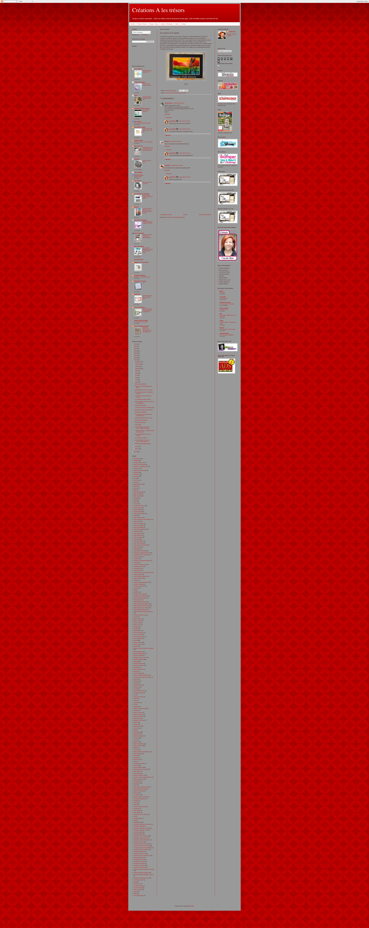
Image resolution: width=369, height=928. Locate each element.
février (137, 446)
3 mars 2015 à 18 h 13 (184, 153)
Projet (135, 785)
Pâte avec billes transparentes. (142, 751)
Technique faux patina (139, 863)
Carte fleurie (137, 531)
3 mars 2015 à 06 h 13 (178, 103)
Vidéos (177, 24)
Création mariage (138, 584)
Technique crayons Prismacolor (142, 840)
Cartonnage (137, 549)
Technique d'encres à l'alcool (179, 92)
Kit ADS (136, 698)
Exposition (136, 667)
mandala (136, 710)
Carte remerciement (139, 543)
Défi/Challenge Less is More (141, 607)
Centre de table (138, 556)
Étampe (136, 646)
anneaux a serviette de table (141, 466)
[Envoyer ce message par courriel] (180, 91)
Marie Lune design (138, 714)
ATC (135, 478)
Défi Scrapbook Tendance (140, 598)
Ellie (221, 313)
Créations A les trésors (158, 10)
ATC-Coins (136, 480)
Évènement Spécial (139, 665)
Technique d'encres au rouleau (142, 845)
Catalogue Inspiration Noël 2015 (142, 553)
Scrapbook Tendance (140, 275)
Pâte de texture (137, 753)
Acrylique (136, 460)
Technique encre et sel (139, 853)
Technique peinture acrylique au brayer (144, 869)
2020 (135, 348)
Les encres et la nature (141, 438)
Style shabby (137, 810)
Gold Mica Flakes (138, 685)
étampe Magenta (138, 651)
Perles (135, 761)
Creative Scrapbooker (139, 586)
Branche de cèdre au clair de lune (144, 410)
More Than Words (139, 246)
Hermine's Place (138, 175)
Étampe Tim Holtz (138, 655)
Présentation (137, 781)
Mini (135, 730)
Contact (184, 24)
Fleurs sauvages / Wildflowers (227, 335)
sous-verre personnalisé (140, 806)
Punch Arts (136, 793)
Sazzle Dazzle (168, 103)
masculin (136, 722)
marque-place (137, 718)
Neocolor (136, 738)
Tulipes (135, 891)
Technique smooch (138, 880)
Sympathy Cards (224, 309)
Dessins (136, 617)
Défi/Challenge (137, 600)
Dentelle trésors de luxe (140, 615)
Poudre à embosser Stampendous (142, 777)
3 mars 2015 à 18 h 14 (184, 177)
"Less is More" (138, 69)
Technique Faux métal (139, 861)
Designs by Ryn (138, 140)
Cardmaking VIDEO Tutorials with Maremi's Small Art (147, 236)
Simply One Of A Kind (140, 281)
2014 (135, 451)
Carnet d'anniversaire (139, 505)
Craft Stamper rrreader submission (143, 572)
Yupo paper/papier (138, 895)
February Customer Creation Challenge (143, 141)
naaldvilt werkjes (138, 176)
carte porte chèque (138, 541)
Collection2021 (138, 568)
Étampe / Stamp (153, 24)
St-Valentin (136, 808)
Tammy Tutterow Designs (141, 320)
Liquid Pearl (137, 702)
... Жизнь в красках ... (140, 82)
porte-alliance (137, 771)
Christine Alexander (225, 302)
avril (136, 380)
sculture (136, 802)
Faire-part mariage (138, 669)
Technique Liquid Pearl (140, 867)
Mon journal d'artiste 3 (141, 384)
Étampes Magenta (138, 659)
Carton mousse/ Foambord (141, 545)
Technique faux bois (139, 857)
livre (135, 704)
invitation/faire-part (138, 693)
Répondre (167, 114)
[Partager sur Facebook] (185, 91)
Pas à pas (136, 749)
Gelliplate (136, 681)
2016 (135, 357)
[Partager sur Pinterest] (187, 91)
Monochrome (137, 734)
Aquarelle (136, 472)
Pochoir (136, 765)
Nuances (136, 742)
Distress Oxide (137, 619)
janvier (137, 448)
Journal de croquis (138, 696)
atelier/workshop (138, 484)
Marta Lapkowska (139, 233)
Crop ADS (136, 588)
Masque (136, 724)
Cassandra (223, 297)
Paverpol (136, 755)
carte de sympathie (138, 527)
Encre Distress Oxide (139, 636)
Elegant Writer (137, 630)
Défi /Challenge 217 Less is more (143, 390)
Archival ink (137, 474)
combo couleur (137, 570)
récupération (137, 794)
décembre (138, 362)
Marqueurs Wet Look (139, 720)
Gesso (135, 683)
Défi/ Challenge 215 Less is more (143, 418)
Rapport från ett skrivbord (141, 262)
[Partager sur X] (184, 91)
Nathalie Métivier (224, 333)
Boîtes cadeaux (138, 496)
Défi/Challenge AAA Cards (140, 601)
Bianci (221, 291)
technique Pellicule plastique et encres (144, 874)
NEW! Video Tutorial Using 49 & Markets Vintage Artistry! (147, 310)
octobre (137, 366)
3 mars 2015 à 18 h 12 (184, 121)
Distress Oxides (138, 621)
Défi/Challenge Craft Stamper (141, 603)
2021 (135, 346)
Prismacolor (137, 783)
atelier (135, 482)
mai (136, 377)
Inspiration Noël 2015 (139, 691)
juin (136, 375)
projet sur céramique (139, 791)
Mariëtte (167, 141)
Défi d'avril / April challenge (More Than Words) (148, 197)
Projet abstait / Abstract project (141, 787)
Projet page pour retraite (140, 789)
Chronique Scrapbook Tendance (142, 560)
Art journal (136, 476)
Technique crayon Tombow (141, 836)
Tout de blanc (137, 884)
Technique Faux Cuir (139, 859)
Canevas (136, 503)
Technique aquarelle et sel (140, 830)
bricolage (136, 498)
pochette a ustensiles (139, 763)
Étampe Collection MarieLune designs (144, 648)
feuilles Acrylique (138, 673)
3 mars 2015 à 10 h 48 (177, 165)
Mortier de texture (138, 736)
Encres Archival (138, 642)
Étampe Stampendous (139, 653)
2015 (135, 360)
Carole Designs (138, 511)
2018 (135, 353)
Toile (135, 882)
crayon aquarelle (138, 574)
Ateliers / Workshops (166, 24)
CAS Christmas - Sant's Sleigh (227, 303)
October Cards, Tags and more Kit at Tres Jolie (147, 130)
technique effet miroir (139, 851)
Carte (135, 515)
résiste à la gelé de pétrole (140, 797)
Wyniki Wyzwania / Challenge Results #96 (147, 98)
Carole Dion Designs (139, 513)
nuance (136, 740)
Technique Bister (138, 832)
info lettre (136, 689)
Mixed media (137, 732)
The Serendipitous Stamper (141, 326)
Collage (136, 562)
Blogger (192, 906)
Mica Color (136, 728)
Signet (135, 804)
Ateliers (136, 486)
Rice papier (222, 292)
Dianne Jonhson (224, 308)
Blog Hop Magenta (138, 492)
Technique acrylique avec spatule (142, 824)
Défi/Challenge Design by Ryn (141, 605)
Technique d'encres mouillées (141, 849)
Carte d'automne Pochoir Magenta (142, 519)
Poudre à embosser (139, 775)
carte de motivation (138, 523)
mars (136, 382)
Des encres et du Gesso (141, 420)
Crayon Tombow (138, 578)
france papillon (138, 172)
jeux (135, 694)
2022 (135, 344)
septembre (138, 368)
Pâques (136, 747)
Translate (145, 34)
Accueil (133, 24)
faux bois (136, 671)
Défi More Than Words (139, 594)
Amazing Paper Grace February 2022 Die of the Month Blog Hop (148, 149)
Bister (135, 490)
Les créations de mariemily (141, 194)
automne (136, 488)
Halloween (136, 687)
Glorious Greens (223, 298)
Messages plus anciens (205, 214)
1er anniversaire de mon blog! (143, 399)
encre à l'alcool (137, 634)
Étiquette (136, 661)
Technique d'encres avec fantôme (142, 847)
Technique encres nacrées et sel (142, 855)
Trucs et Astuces (138, 889)
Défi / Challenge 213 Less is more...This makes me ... (142, 440)
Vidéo (135, 893)
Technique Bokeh (138, 834)
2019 (135, 351)
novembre (138, 364)
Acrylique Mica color (139, 462)
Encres (135, 640)
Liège (135, 700)
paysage (170, 92)
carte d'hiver (137, 521)
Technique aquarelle (139, 826)
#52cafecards (137, 458)
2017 (135, 355)
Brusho (135, 500)
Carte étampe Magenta (140, 529)
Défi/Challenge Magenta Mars (143, 443)
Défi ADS (136, 592)
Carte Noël (136, 539)
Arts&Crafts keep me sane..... (142, 108)
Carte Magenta (137, 535)
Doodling (136, 628)
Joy (143, 282)
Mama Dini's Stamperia (140, 220)
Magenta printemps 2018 (140, 708)
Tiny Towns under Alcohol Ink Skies (142, 123)
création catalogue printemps (141, 582)
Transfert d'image (138, 887)
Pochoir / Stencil (142, 24)
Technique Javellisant (139, 865)
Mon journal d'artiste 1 (141, 412)
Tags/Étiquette (137, 822)
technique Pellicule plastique (141, 872)
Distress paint (137, 623)
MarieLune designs (139, 716)
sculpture (136, 800)
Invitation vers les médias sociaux (142, 277)
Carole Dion (172, 121)
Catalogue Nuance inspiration (141, 554)
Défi (135, 590)
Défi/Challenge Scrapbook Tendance (143, 611)
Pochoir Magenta (138, 767)
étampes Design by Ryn (140, 657)
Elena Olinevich (138, 146)
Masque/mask (137, 726)
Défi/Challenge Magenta (140, 609)
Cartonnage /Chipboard (140, 551)
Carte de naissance (139, 525)
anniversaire (137, 468)
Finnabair (136, 159)
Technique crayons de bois (141, 838)
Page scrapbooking (139, 744)
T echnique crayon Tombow (141, 814)
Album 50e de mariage (139, 464)
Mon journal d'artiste (140, 422)
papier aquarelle (138, 745)
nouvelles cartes (138, 259)
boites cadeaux (138, 494)
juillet (136, 373)
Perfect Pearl (137, 759)
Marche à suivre (138, 712)
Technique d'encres (139, 842)
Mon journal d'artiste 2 (141, 405)
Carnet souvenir (138, 507)
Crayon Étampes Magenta (140, 576)
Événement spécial (139, 663)
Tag (134, 816)
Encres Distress (138, 644)
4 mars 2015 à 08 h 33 (184, 129)
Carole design (137, 509)
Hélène (222, 320)
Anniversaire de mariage (140, 470)
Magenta (136, 207)
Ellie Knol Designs (138, 632)
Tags (135, 820)
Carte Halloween (138, 533)
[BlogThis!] (182, 91)
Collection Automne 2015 (140, 564)
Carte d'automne (138, 517)
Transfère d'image (138, 886)
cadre (166, 92)
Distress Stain (137, 624)
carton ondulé (137, 547)
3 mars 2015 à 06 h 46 (175, 141)
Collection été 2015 (139, 566)
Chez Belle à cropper (140, 127)
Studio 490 (137, 294)
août (136, 370)
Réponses (169, 117)
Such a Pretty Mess (139, 307)
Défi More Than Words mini (141, 596)
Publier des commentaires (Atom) (176, 217)
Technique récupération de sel (141, 878)
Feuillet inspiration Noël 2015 (141, 675)
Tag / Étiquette (137, 818)
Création (136, 580)
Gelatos (136, 679)
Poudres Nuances (138, 779)
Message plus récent (165, 214)
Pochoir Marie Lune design (141, 769)
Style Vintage (137, 812)
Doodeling (136, 626)
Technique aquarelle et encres (141, 828)
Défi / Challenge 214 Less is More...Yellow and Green (142, 427)
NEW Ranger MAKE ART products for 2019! (147, 297)
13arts (136, 95)
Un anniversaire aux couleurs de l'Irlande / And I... (143, 415)
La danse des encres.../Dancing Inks (144, 407)
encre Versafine (138, 638)
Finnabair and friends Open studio (142, 677)
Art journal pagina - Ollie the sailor (227, 329)
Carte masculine (138, 537)
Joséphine (167, 165)
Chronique (136, 558)
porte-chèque (137, 773)
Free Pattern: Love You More (141, 322)
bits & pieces (137, 121)
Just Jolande (137, 180)
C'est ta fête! (138, 424)
